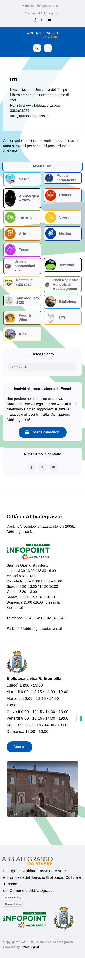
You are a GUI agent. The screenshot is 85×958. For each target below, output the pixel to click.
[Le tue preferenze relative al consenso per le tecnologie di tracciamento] (81, 718)
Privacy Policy (13, 897)
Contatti (20, 747)
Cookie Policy (13, 904)
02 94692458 (33, 618)
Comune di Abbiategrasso (42, 13)
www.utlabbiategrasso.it (41, 105)
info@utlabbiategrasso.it (29, 116)
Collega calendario (44, 432)
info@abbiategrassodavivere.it (38, 629)
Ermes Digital (29, 947)
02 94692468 (57, 618)
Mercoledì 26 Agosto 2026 (40, 5)
